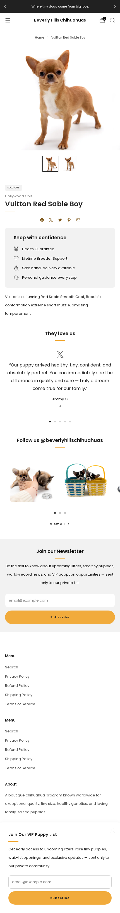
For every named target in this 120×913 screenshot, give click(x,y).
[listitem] (60, 6)
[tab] (55, 513)
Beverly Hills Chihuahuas (60, 20)
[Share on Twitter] (60, 220)
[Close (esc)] (112, 830)
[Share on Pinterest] (69, 220)
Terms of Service (20, 704)
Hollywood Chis (19, 196)
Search (11, 667)
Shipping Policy (18, 694)
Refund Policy (17, 685)
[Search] (112, 20)
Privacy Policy (17, 676)
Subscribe (60, 898)
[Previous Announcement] (5, 6)
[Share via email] (78, 220)
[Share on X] (51, 220)
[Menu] (8, 20)
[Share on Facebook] (42, 220)
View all (57, 524)
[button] (50, 421)
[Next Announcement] (115, 6)
